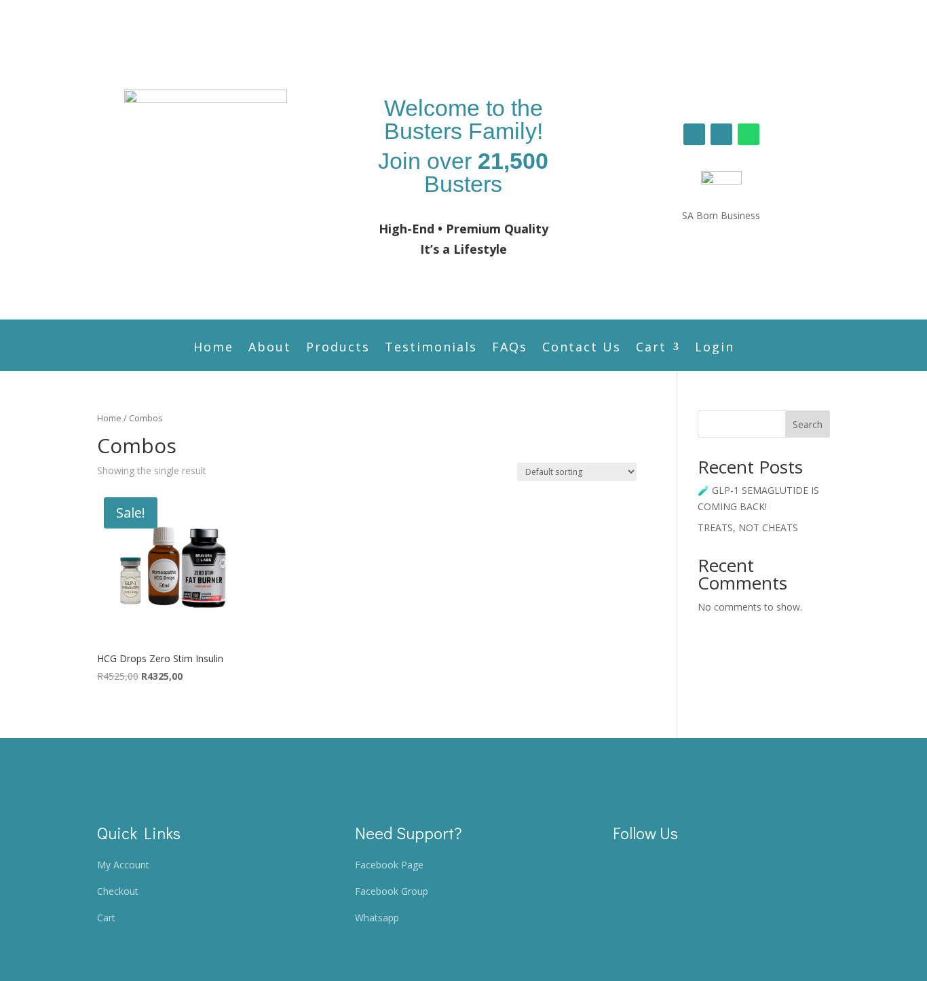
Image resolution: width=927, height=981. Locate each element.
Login (714, 348)
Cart (651, 348)
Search (807, 424)
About (269, 348)
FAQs (509, 348)
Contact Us (581, 348)
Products (338, 348)
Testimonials (431, 348)
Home (213, 348)
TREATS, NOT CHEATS (748, 527)
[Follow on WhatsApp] (748, 134)
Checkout (117, 891)
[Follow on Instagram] (721, 134)
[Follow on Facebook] (694, 134)
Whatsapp (377, 917)
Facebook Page (389, 864)
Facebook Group (391, 891)
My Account (123, 864)
